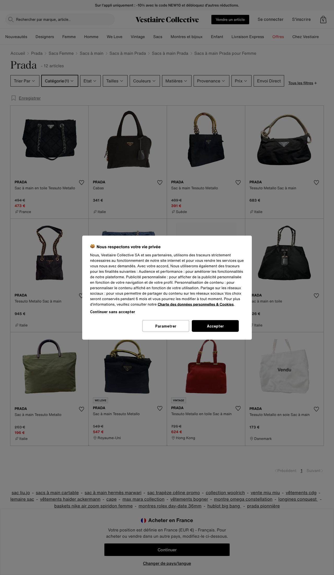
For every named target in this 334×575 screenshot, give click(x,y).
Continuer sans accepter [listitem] (112, 311)
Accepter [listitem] (215, 326)
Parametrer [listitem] (165, 326)
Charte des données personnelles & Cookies (196, 304)
